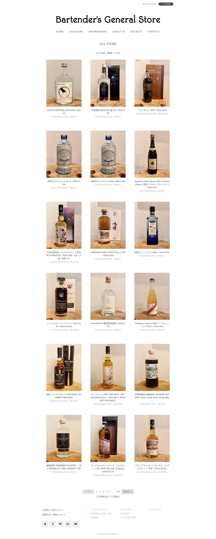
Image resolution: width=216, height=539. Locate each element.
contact (154, 31)
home (60, 31)
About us (118, 31)
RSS (122, 514)
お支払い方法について (53, 510)
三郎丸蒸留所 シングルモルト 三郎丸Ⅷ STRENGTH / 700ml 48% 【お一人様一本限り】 (63, 255)
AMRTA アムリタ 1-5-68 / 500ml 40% (108, 181)
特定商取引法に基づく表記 (101, 514)
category (76, 31)
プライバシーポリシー (99, 509)
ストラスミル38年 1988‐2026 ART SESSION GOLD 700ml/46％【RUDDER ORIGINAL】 (108, 397)
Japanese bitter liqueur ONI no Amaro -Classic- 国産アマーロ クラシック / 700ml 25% (152, 184)
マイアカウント (156, 509)
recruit (136, 31)
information (98, 31)
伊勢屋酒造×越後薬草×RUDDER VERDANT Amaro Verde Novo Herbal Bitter (152, 397)
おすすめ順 (100, 53)
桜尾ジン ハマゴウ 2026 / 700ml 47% (152, 252)
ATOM (127, 514)
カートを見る (125, 509)
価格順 (109, 53)
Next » (128, 492)
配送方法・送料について (54, 514)
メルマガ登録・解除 (128, 517)
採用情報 (94, 517)
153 (118, 491)
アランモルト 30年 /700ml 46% (152, 110)
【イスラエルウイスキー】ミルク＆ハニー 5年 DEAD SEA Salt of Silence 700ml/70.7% (108, 468)
